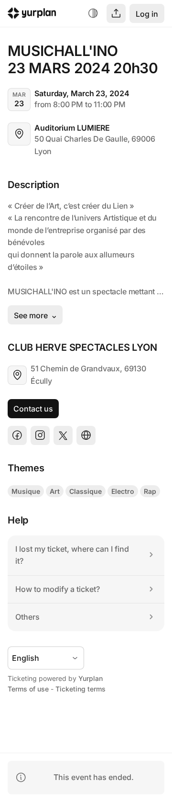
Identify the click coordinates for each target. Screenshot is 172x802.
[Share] (116, 13)
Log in (147, 14)
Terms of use (28, 689)
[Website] (86, 435)
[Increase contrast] (93, 13)
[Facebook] (17, 435)
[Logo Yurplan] (32, 15)
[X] (63, 435)
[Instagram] (40, 435)
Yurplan (90, 678)
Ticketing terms (80, 689)
